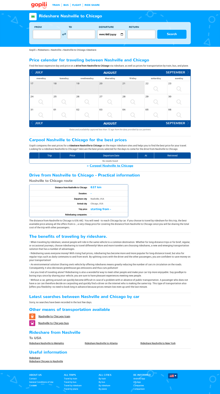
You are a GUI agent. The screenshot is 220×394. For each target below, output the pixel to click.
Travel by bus (70, 382)
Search (172, 34)
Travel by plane (71, 388)
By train (102, 378)
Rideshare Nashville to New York (157, 343)
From (38, 27)
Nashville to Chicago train (54, 316)
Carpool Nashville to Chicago (111, 166)
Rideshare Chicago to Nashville (46, 361)
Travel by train (70, 378)
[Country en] (173, 376)
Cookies (33, 385)
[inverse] (64, 34)
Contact (33, 378)
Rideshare (34, 357)
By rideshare (104, 385)
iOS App (137, 382)
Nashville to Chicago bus (53, 323)
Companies (138, 385)
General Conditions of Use (41, 382)
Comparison (139, 388)
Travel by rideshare (72, 385)
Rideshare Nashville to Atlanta (101, 343)
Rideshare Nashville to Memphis (46, 343)
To (70, 27)
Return (134, 27)
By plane (103, 388)
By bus (102, 382)
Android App (139, 378)
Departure (106, 27)
